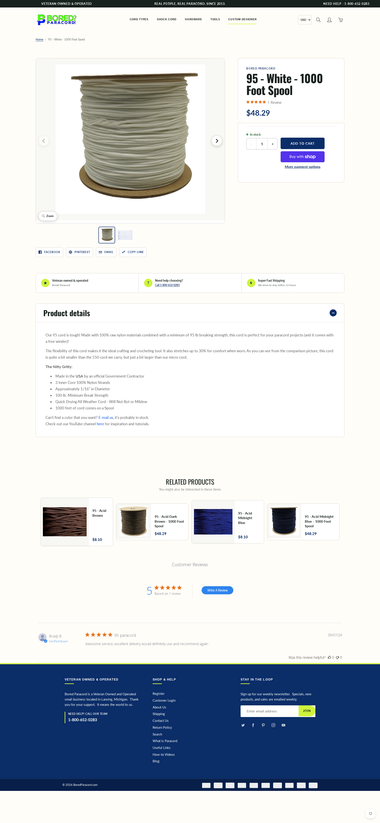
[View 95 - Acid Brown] (77, 522)
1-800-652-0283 (82, 719)
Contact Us (161, 721)
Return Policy (162, 727)
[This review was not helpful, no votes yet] (337, 657)
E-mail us (106, 417)
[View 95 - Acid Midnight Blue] (228, 521)
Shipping (159, 714)
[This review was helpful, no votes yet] (329, 657)
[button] (130, 139)
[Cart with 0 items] (340, 20)
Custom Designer (242, 19)
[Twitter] (243, 725)
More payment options (302, 166)
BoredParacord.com (85, 785)
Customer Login (164, 700)
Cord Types (139, 19)
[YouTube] (283, 725)
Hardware (193, 19)
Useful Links (162, 748)
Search (157, 734)
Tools (215, 19)
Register (158, 693)
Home (39, 39)
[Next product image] (217, 140)
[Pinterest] (263, 725)
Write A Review (217, 590)
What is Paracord (165, 741)
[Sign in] (329, 20)
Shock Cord (167, 19)
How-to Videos (164, 754)
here (100, 424)
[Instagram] (273, 725)
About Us (159, 707)
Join (307, 711)
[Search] (318, 20)
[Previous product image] (43, 140)
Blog (156, 761)
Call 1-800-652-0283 (167, 285)
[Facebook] (253, 725)
